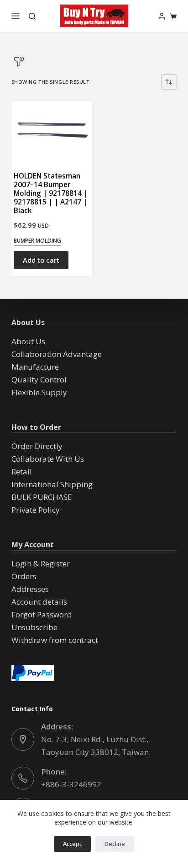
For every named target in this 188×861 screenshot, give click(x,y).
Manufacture (35, 367)
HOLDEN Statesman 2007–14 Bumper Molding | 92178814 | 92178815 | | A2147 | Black (51, 193)
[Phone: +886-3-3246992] (22, 778)
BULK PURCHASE (41, 497)
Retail (21, 471)
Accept (72, 844)
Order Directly (37, 446)
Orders (24, 576)
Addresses (30, 589)
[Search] (32, 16)
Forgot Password (41, 614)
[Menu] (15, 16)
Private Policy (35, 509)
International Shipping (52, 484)
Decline (114, 844)
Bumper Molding (37, 241)
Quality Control (39, 379)
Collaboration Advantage (56, 354)
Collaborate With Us (47, 458)
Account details (39, 601)
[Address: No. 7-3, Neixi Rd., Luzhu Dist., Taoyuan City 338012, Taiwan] (22, 739)
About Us (28, 341)
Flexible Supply (39, 392)
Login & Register (40, 563)
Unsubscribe (34, 627)
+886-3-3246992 (71, 784)
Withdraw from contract (54, 640)
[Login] (161, 16)
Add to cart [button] (41, 260)
